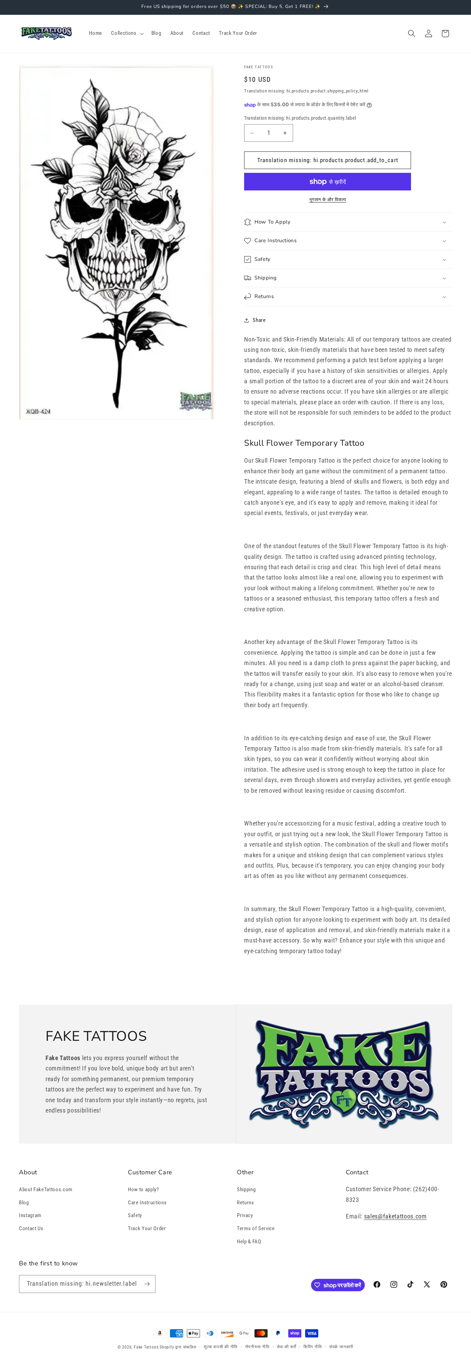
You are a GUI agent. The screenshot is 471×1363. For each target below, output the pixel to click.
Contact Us (31, 1228)
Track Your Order (147, 1228)
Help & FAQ (249, 1241)
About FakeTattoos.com (45, 1189)
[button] (127, 33)
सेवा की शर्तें (286, 1346)
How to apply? (143, 1189)
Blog (24, 1202)
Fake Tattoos (146, 1347)
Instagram (30, 1215)
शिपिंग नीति (312, 1346)
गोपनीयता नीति (257, 1346)
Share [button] (259, 320)
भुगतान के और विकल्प (327, 200)
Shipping (246, 1189)
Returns (245, 1202)
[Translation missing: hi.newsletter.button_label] (147, 1284)
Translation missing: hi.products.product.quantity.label (300, 118)
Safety (135, 1215)
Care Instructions (147, 1202)
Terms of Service (256, 1228)
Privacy (245, 1215)
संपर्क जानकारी (341, 1346)
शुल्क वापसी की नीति (221, 1346)
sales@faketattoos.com (395, 1216)
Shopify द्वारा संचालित (178, 1347)
